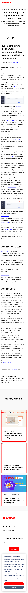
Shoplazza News (21, 9)
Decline (14, 587)
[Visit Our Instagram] (12, 526)
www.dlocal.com (7, 362)
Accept (14, 583)
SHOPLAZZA (14, 62)
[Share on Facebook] (15, 38)
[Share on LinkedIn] (10, 38)
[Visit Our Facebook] (3, 526)
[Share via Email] (7, 38)
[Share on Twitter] (13, 38)
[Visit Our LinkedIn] (6, 526)
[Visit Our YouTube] (15, 526)
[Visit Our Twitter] (9, 526)
